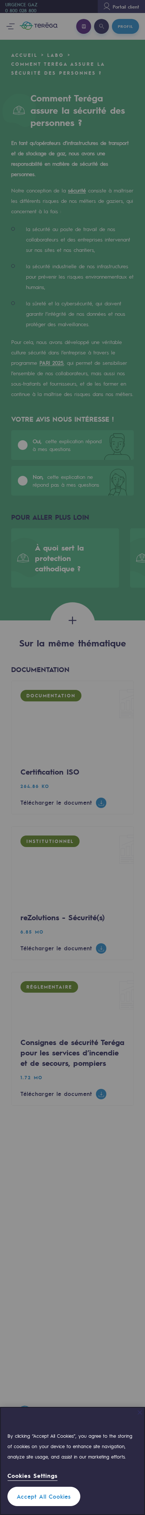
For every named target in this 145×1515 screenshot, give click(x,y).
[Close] (140, 1412)
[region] (72, 1461)
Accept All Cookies (44, 1496)
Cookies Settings (32, 1475)
